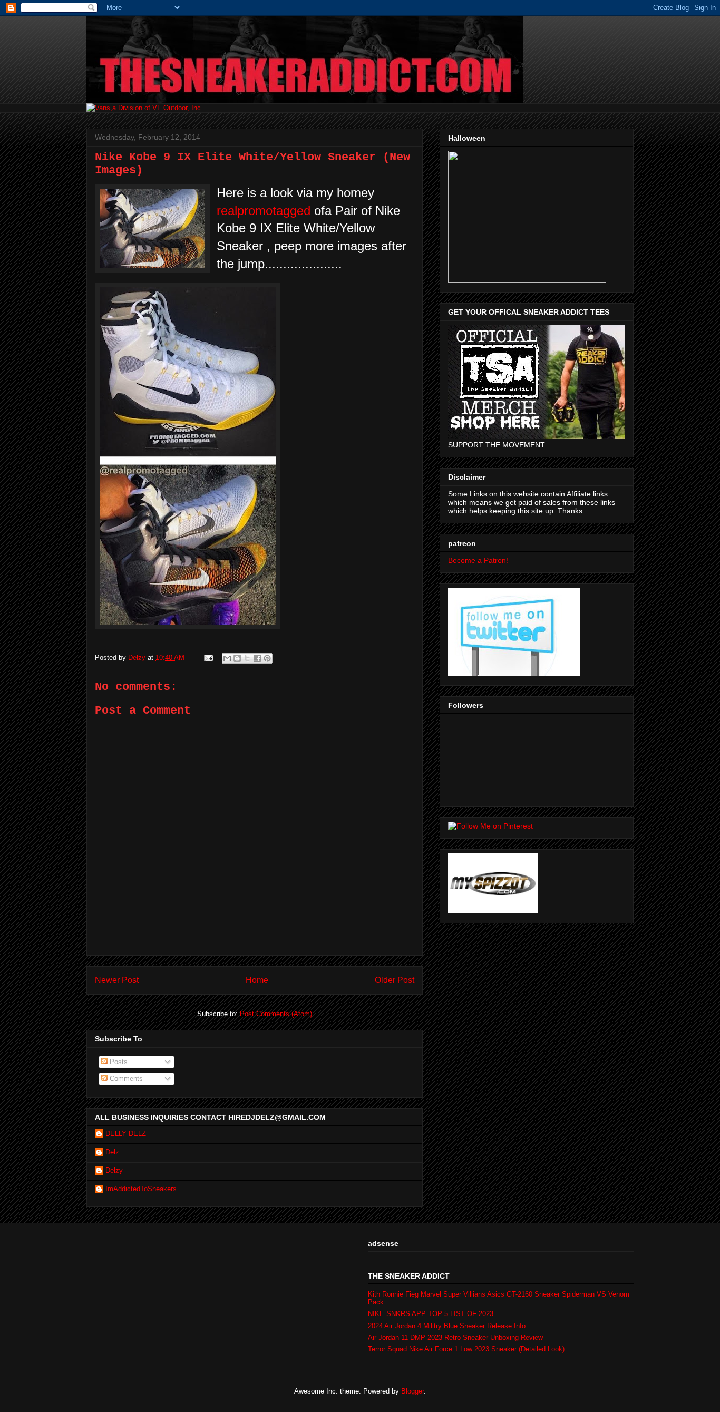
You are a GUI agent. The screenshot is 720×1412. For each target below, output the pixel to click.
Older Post (394, 980)
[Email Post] (208, 657)
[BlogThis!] (237, 658)
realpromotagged (263, 210)
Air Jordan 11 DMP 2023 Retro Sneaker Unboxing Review (455, 1337)
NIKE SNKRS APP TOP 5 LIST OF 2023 (430, 1314)
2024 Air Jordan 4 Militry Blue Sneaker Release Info (447, 1326)
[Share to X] (247, 658)
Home (257, 980)
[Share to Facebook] (257, 658)
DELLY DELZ (125, 1133)
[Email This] (227, 658)
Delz (112, 1152)
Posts (118, 1062)
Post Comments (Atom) (276, 1014)
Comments (125, 1079)
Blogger (412, 1391)
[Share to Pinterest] (267, 658)
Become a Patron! (478, 560)
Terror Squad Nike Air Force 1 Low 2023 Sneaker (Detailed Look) (466, 1349)
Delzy (114, 1170)
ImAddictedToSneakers (141, 1189)
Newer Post (117, 980)
